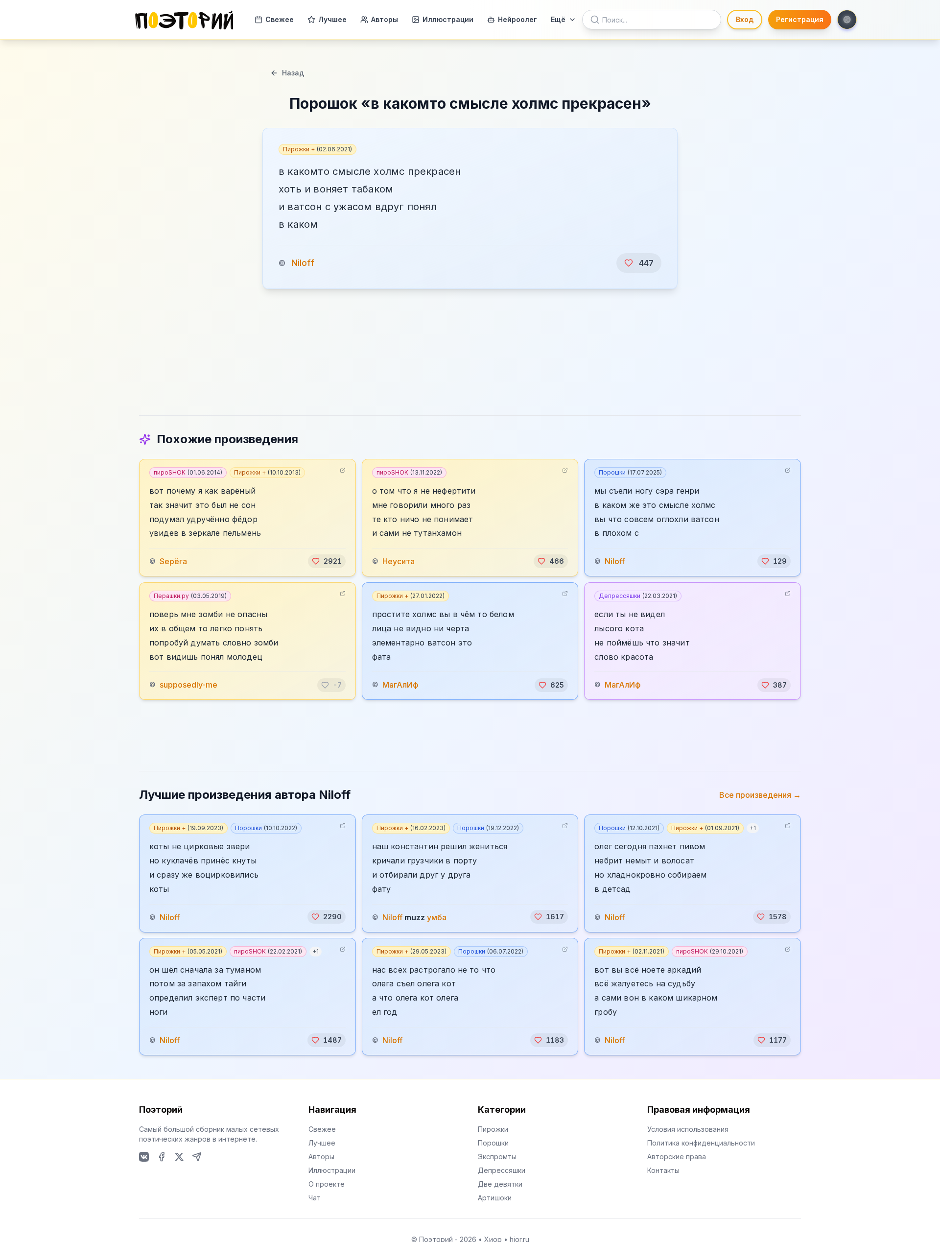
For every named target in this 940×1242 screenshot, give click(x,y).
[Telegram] (197, 1157)
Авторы (384, 19)
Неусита (398, 561)
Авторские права (676, 1156)
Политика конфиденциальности (701, 1143)
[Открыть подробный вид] (343, 470)
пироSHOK (188, 472)
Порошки (630, 472)
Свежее (279, 19)
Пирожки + (317, 149)
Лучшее (332, 19)
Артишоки (495, 1198)
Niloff (302, 263)
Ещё (558, 19)
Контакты (663, 1170)
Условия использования (687, 1129)
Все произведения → (760, 795)
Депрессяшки (638, 595)
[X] (179, 1157)
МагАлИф (400, 685)
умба (436, 917)
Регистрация (799, 19)
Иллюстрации (448, 19)
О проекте (326, 1184)
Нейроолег (517, 19)
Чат (314, 1198)
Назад (293, 73)
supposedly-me (188, 685)
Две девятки (500, 1184)
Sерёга (173, 561)
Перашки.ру (190, 595)
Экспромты (497, 1156)
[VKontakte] (144, 1157)
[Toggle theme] (847, 19)
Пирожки (493, 1129)
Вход (744, 19)
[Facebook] (161, 1157)
